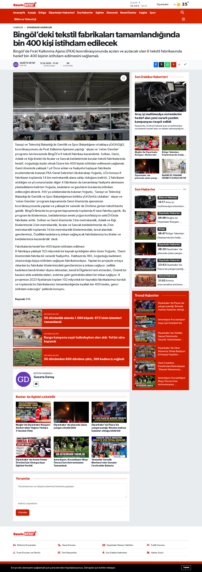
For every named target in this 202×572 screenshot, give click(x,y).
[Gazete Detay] (23, 379)
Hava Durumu (69, 545)
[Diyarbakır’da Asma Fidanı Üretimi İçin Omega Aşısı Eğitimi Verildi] (33, 447)
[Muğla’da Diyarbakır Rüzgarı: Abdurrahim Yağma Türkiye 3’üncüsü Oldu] (33, 412)
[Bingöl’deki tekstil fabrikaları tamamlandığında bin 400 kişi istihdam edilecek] (71, 106)
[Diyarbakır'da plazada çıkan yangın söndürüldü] (71, 412)
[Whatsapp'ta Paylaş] (167, 64)
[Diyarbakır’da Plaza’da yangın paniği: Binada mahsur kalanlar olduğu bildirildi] (109, 412)
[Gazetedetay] (25, 4)
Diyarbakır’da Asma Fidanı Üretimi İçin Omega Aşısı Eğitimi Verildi (31, 462)
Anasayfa (19, 12)
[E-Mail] (36, 384)
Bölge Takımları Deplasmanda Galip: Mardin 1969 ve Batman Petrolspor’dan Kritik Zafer (171, 236)
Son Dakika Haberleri (116, 553)
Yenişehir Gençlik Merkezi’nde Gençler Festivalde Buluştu (104, 462)
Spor (153, 12)
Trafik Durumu (158, 545)
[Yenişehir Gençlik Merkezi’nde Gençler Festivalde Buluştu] (109, 447)
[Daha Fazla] (173, 64)
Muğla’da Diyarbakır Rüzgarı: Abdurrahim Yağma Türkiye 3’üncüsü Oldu (33, 428)
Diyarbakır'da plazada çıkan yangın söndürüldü (169, 251)
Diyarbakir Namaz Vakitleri (120, 545)
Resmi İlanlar (128, 12)
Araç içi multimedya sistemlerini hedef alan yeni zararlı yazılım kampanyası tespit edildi (171, 204)
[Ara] (183, 12)
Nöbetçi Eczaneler (26, 545)
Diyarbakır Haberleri (61, 12)
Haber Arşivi (157, 553)
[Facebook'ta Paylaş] (156, 64)
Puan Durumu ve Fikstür (28, 553)
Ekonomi (112, 12)
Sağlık (143, 12)
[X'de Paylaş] (161, 64)
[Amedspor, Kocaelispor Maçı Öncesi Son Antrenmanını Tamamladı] (71, 447)
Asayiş (32, 12)
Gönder (22, 512)
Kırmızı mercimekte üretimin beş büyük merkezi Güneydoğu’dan (169, 283)
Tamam (186, 567)
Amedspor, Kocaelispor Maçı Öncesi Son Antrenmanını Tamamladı (71, 462)
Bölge (42, 12)
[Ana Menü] (183, 19)
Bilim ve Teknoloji (25, 19)
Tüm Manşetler (69, 553)
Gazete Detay (44, 377)
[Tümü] (184, 189)
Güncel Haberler (167, 276)
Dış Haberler (85, 12)
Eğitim (100, 12)
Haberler (18, 27)
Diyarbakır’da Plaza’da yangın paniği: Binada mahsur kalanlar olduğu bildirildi (109, 428)
